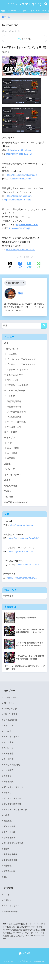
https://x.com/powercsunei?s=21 (20, 249)
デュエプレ (9, 438)
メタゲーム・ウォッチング (15, 810)
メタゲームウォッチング (18, 369)
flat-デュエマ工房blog (24, 4)
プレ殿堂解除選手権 (16, 411)
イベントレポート (12, 475)
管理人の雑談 (10, 486)
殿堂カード (8, 849)
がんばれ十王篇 (14, 427)
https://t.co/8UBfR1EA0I (27, 225)
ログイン (7, 895)
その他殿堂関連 (14, 417)
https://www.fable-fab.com (20, 150)
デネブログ (8, 596)
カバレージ (9, 469)
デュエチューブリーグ (14, 390)
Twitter (7, 491)
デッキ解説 (12, 354)
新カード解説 (10, 432)
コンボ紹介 (8, 770)
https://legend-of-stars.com (19, 196)
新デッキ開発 (9, 838)
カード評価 (12, 453)
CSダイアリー (10, 697)
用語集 (7, 463)
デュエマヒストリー (31, 11)
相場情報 (7, 866)
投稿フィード (9, 900)
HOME (26, 953)
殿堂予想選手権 (14, 401)
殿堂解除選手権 (14, 406)
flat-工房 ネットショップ (15, 502)
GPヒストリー (13, 380)
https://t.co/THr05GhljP (19, 228)
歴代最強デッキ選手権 (17, 385)
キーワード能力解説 (16, 422)
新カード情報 (13, 448)
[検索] (44, 326)
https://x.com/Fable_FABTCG (19, 154)
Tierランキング (14, 11)
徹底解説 (11, 458)
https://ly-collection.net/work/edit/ (22, 175)
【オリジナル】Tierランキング (21, 364)
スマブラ (7, 776)
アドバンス (8, 725)
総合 (3, 11)
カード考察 (9, 396)
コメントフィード (11, 906)
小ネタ (7, 480)
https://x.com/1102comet (21, 179)
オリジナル (8, 742)
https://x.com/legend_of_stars (17, 200)
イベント (11, 443)
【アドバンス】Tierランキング (21, 359)
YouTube (8, 497)
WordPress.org (11, 911)
